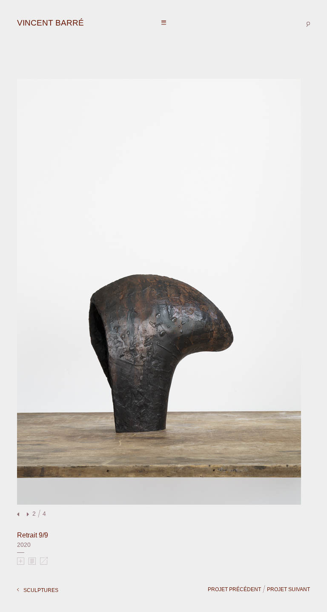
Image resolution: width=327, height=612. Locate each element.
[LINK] (44, 561)
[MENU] (163, 23)
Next (27, 514)
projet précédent (234, 589)
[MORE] (20, 561)
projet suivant (288, 589)
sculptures (40, 590)
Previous (19, 514)
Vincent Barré (50, 22)
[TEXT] (32, 561)
